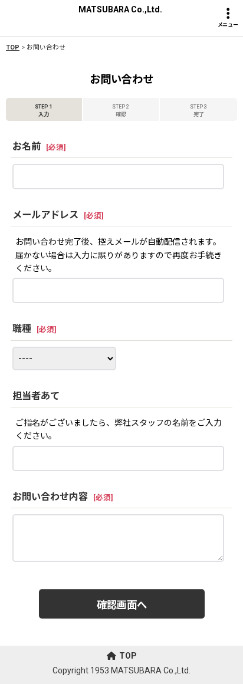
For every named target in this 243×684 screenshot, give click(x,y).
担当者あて (36, 396)
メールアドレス (45, 215)
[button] (227, 18)
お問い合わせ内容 (50, 496)
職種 (21, 328)
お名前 (26, 146)
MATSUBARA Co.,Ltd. (120, 9)
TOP (128, 655)
